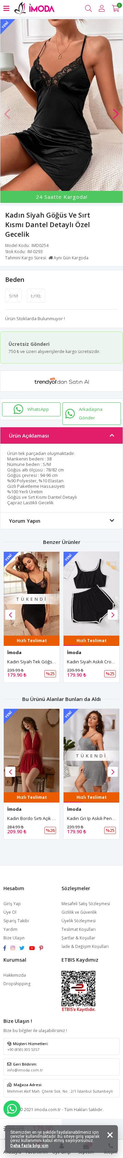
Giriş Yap (12, 904)
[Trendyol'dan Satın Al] (61, 381)
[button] (116, 110)
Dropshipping (16, 984)
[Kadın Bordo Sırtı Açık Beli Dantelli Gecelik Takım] (31, 751)
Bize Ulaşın (14, 938)
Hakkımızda (14, 975)
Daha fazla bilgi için (29, 1146)
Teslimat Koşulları (79, 929)
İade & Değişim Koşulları (85, 946)
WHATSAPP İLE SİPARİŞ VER (11, 1109)
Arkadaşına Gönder (90, 413)
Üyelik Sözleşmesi (79, 921)
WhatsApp (38, 409)
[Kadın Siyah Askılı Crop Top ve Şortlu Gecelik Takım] (91, 594)
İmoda (14, 652)
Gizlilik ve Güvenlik (79, 912)
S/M (13, 295)
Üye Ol (9, 912)
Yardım (10, 929)
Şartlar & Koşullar (78, 938)
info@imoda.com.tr (25, 1069)
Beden (14, 279)
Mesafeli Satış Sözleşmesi (86, 904)
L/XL (36, 295)
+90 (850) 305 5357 (23, 1049)
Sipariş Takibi (16, 921)
